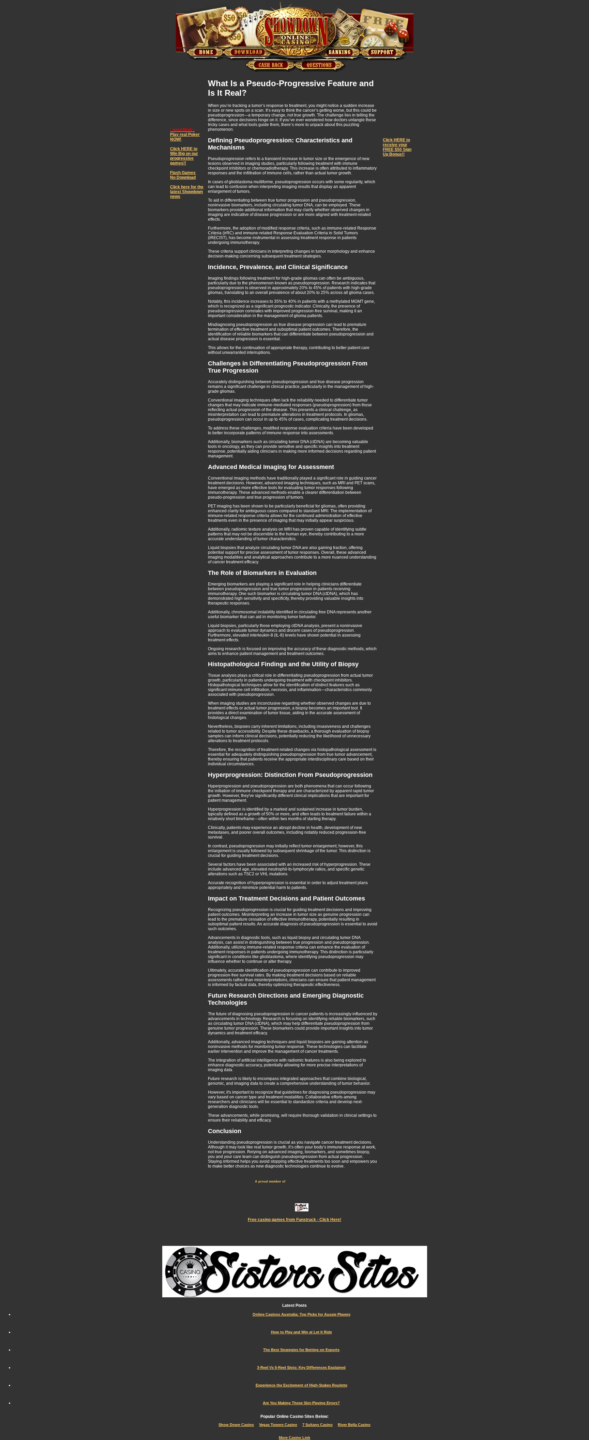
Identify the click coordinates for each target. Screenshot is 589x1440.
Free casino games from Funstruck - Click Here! (294, 1219)
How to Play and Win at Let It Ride (301, 1332)
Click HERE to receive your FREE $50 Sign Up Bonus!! (397, 147)
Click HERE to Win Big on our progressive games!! (184, 156)
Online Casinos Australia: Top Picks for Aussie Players (301, 1314)
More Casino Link (294, 1438)
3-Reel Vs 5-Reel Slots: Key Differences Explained (301, 1367)
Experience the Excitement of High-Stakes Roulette (301, 1385)
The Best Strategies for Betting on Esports (301, 1350)
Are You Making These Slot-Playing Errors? (301, 1403)
